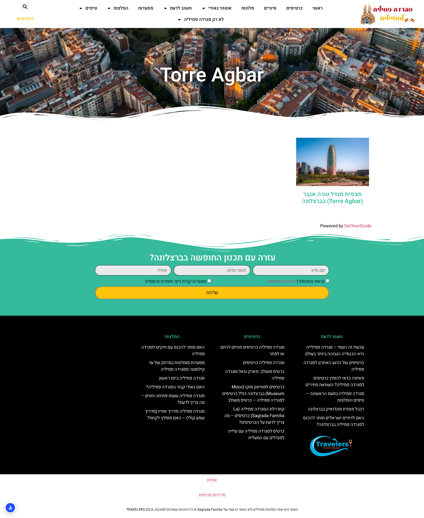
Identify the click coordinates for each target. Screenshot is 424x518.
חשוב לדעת (181, 8)
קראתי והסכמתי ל (296, 281)
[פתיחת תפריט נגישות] (10, 507)
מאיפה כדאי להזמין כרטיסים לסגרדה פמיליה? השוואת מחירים (334, 381)
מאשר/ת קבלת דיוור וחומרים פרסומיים (175, 281)
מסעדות (145, 8)
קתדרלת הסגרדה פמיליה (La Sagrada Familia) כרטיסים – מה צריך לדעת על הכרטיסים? (254, 416)
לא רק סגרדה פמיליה (204, 19)
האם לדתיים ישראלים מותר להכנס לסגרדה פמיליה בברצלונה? (333, 421)
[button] (25, 6)
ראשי (317, 8)
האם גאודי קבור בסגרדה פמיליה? (175, 387)
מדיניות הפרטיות (281, 281)
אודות (212, 480)
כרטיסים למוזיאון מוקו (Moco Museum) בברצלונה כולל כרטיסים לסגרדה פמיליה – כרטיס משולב (253, 394)
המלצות (121, 8)
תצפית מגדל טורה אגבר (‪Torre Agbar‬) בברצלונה (332, 198)
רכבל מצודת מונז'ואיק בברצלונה (336, 409)
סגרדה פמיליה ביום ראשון (182, 378)
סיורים (270, 8)
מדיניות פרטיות (212, 495)
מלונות (247, 8)
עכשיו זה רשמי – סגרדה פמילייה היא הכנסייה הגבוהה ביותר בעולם (334, 350)
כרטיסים (294, 8)
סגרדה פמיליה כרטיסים (263, 362)
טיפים (91, 8)
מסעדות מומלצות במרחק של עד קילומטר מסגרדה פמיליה (177, 366)
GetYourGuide (357, 226)
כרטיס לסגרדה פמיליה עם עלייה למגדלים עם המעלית (256, 434)
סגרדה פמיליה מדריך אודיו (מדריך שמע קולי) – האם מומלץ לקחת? (175, 414)
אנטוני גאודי (220, 8)
